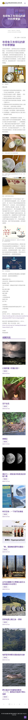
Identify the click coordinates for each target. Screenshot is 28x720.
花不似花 (5, 404)
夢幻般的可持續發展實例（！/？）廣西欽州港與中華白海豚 (13, 692)
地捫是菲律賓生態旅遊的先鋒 (13, 655)
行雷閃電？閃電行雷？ (11, 368)
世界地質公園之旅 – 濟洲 (12, 619)
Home (9, 30)
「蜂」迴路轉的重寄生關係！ (13, 547)
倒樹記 (5, 439)
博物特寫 (18, 30)
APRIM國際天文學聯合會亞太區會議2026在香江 (13, 583)
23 (19, 704)
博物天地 (13, 30)
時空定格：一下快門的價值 (12, 512)
